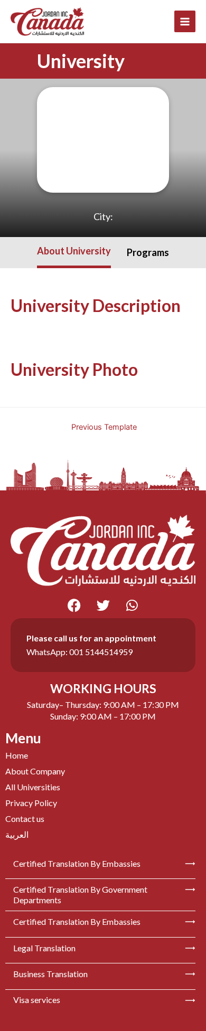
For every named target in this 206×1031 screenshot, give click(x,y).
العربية (17, 834)
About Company (35, 771)
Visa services (36, 1000)
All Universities (32, 787)
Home (16, 755)
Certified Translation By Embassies (77, 863)
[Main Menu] (185, 21)
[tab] (74, 252)
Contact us (24, 819)
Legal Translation (44, 948)
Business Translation (50, 974)
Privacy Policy (31, 803)
